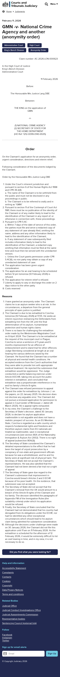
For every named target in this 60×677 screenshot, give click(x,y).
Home (9, 11)
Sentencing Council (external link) (19, 623)
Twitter (5, 640)
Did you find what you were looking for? (30, 552)
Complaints (8, 572)
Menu (53, 4)
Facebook (7, 634)
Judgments (20, 11)
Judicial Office (9, 605)
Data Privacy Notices (12, 590)
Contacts (6, 576)
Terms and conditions (13, 594)
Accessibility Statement (14, 568)
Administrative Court (13, 45)
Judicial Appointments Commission (20, 614)
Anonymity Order (38, 50)
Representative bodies (13, 618)
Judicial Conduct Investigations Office (21, 610)
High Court (34, 45)
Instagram (7, 637)
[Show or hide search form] (46, 4)
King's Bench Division (14, 50)
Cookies (6, 581)
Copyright (7, 585)
